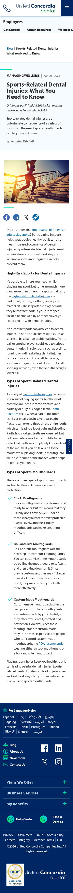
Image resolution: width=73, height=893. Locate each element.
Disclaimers (24, 835)
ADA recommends (51, 643)
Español (8, 717)
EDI (59, 840)
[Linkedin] (16, 217)
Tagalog (10, 722)
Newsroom (17, 758)
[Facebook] (6, 217)
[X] (26, 217)
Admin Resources (39, 30)
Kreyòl (51, 722)
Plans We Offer (19, 782)
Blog (9, 48)
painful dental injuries (37, 394)
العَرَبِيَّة (39, 722)
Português (38, 727)
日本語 (10, 732)
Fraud (39, 835)
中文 (20, 717)
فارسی (37, 732)
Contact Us (17, 764)
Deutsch (23, 732)
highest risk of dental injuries (31, 296)
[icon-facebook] (44, 751)
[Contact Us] (6, 8)
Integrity (24, 840)
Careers (10, 840)
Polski (24, 727)
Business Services (22, 792)
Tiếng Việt (34, 717)
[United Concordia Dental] (36, 8)
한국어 (49, 717)
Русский (25, 722)
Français (10, 727)
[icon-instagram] (58, 764)
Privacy (8, 835)
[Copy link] (35, 217)
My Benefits (17, 803)
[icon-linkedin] (58, 751)
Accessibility (55, 835)
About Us (16, 751)
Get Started (11, 30)
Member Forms (43, 840)
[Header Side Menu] (67, 8)
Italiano (54, 727)
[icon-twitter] (44, 764)
